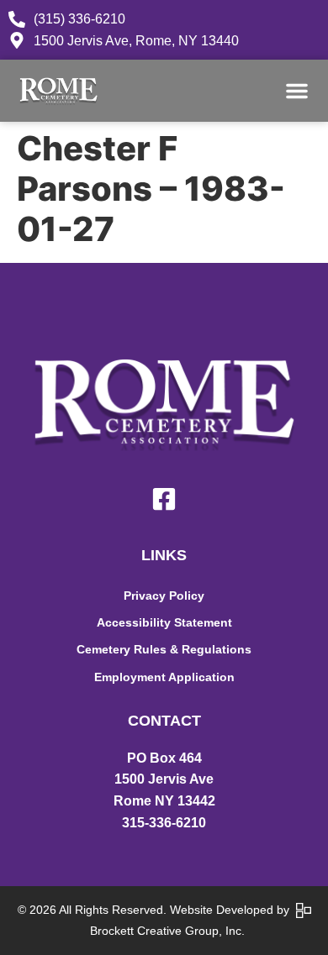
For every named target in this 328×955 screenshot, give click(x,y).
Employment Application (164, 677)
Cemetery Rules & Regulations (164, 649)
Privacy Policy (164, 595)
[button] (297, 90)
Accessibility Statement (164, 622)
